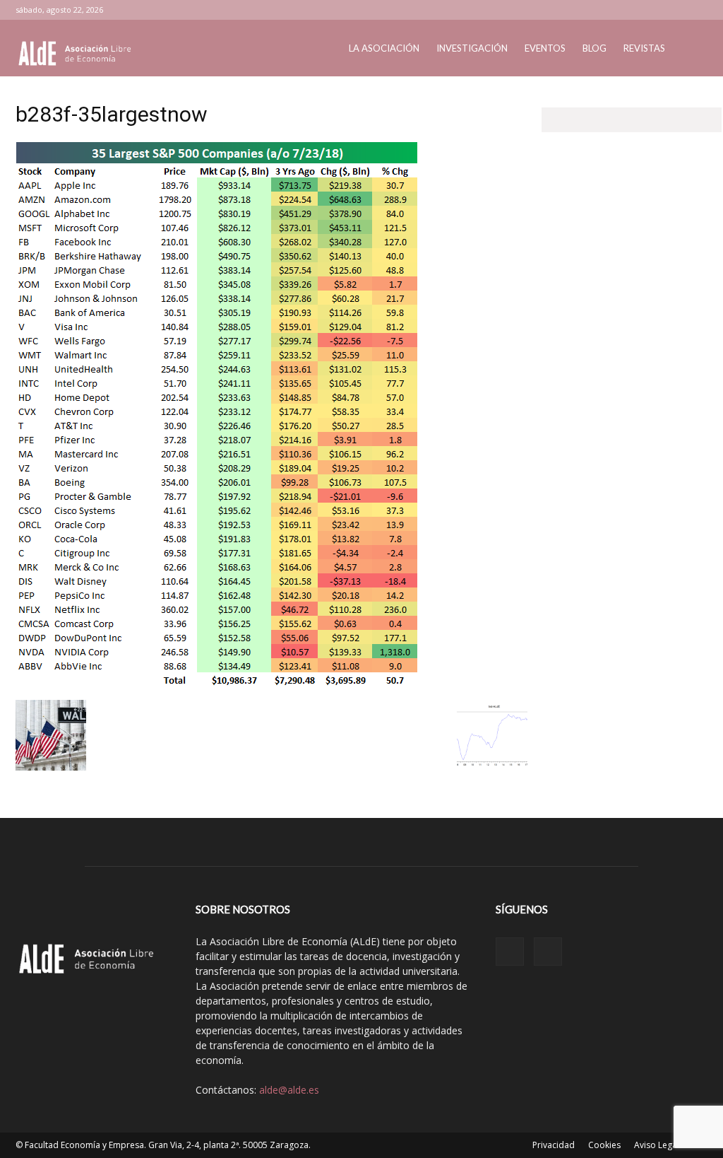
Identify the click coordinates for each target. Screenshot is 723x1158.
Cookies (604, 1145)
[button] (690, 49)
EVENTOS (545, 48)
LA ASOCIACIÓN (384, 48)
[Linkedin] (673, 10)
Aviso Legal (656, 1145)
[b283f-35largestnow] (217, 685)
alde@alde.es (289, 1089)
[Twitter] (696, 10)
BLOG (594, 48)
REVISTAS (644, 48)
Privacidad (553, 1145)
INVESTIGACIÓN (472, 48)
